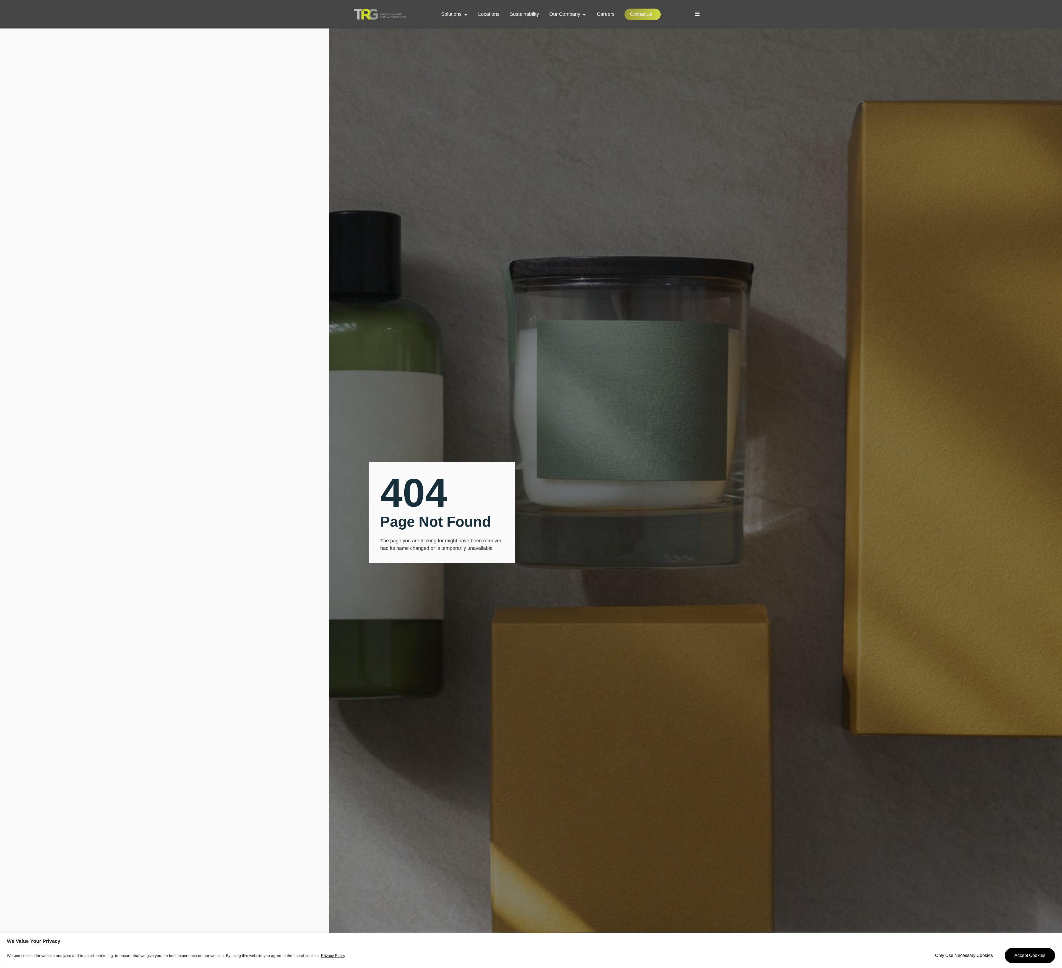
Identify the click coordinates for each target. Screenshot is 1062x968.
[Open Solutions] (465, 14)
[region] (531, 950)
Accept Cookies (1029, 955)
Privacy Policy (333, 955)
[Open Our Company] (584, 14)
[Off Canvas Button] (697, 14)
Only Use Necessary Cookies (964, 955)
